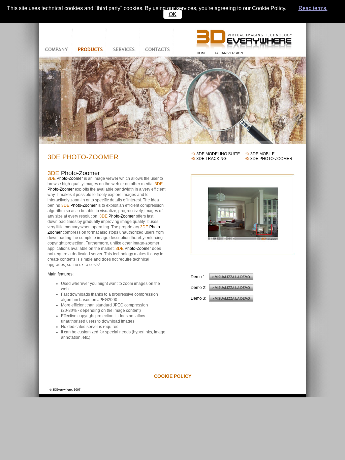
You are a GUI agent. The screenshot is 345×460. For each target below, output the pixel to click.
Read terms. (313, 8)
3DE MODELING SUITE (218, 154)
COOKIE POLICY (172, 376)
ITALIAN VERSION (228, 53)
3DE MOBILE (262, 154)
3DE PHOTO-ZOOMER (271, 158)
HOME (202, 53)
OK (173, 14)
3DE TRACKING (211, 158)
